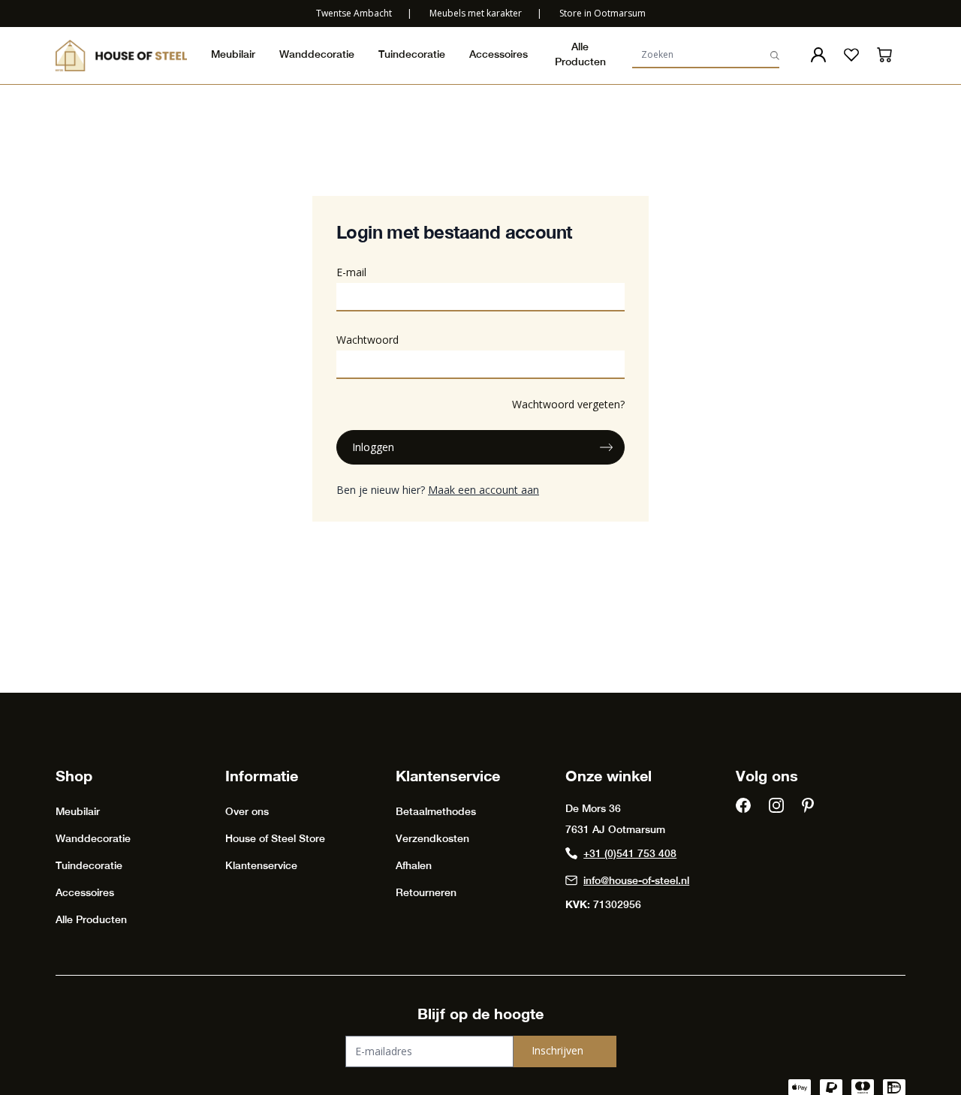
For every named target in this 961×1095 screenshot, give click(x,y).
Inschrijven (557, 1050)
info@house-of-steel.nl (636, 880)
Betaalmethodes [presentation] (436, 811)
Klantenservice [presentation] (261, 865)
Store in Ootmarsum (602, 13)
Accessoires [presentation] (498, 54)
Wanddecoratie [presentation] (316, 54)
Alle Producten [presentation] (580, 54)
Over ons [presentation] (247, 811)
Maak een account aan (483, 490)
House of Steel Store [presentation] (275, 838)
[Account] (818, 55)
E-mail (351, 272)
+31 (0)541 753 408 (629, 853)
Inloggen (373, 447)
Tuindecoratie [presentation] (411, 54)
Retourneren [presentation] (426, 892)
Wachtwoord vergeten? (568, 404)
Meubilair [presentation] (233, 54)
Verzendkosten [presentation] (432, 838)
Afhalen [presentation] (414, 865)
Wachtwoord (367, 339)
